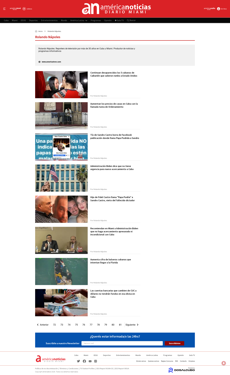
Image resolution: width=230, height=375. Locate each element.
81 (120, 324)
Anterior (43, 324)
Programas (96, 20)
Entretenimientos (49, 20)
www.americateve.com (51, 62)
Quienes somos (153, 361)
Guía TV (120, 20)
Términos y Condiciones (68, 368)
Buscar (132, 20)
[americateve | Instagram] (95, 361)
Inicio (40, 31)
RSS (176, 361)
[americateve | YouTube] (90, 361)
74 (69, 324)
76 (83, 324)
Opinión (108, 20)
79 (105, 324)
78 (98, 324)
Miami (14, 20)
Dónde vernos (141, 361)
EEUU (23, 20)
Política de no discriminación (46, 368)
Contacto (183, 361)
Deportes (33, 20)
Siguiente (131, 324)
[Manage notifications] (224, 363)
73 (61, 324)
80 (113, 324)
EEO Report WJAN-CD (104, 368)
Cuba (6, 20)
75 (76, 324)
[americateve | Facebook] (84, 361)
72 (54, 324)
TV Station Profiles (87, 368)
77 (91, 324)
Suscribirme (174, 343)
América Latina (77, 20)
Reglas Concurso (167, 361)
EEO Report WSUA (122, 368)
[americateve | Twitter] (78, 361)
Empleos (192, 361)
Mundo (64, 20)
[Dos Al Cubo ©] (182, 372)
